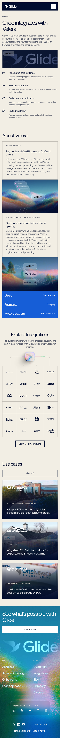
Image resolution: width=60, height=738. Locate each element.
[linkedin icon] (18, 724)
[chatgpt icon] (14, 710)
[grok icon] (38, 710)
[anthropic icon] (22, 710)
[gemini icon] (30, 710)
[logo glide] (10, 6)
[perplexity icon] (46, 710)
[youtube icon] (23, 724)
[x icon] (14, 724)
